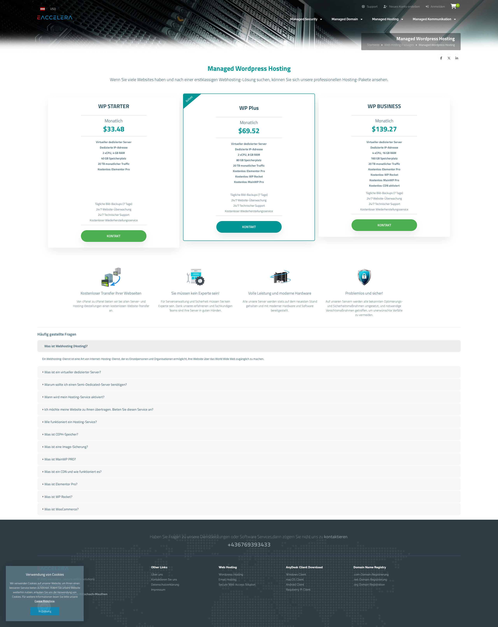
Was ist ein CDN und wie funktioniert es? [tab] (73, 471)
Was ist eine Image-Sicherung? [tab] (66, 446)
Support (372, 6)
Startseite (373, 44)
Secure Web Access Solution (237, 584)
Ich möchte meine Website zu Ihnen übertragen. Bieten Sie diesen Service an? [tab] (98, 409)
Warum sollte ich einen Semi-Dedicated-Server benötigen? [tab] (85, 384)
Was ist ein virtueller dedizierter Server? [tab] (72, 372)
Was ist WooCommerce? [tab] (61, 509)
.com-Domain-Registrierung (371, 574)
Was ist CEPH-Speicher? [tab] (61, 434)
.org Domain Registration (369, 584)
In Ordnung (45, 611)
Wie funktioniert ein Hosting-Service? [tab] (70, 421)
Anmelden (437, 6)
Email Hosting (227, 579)
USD (53, 8)
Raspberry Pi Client (298, 589)
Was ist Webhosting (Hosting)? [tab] (66, 346)
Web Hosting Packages (399, 44)
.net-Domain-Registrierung (370, 579)
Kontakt (113, 236)
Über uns (157, 574)
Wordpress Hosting (231, 574)
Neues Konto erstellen (404, 6)
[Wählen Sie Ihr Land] (44, 9)
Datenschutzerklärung (165, 584)
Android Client (295, 584)
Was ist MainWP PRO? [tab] (60, 459)
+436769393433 (249, 544)
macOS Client (295, 579)
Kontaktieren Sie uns (164, 579)
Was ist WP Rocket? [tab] (58, 496)
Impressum (158, 589)
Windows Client (296, 574)
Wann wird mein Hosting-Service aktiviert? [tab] (74, 397)
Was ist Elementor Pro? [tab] (60, 484)
